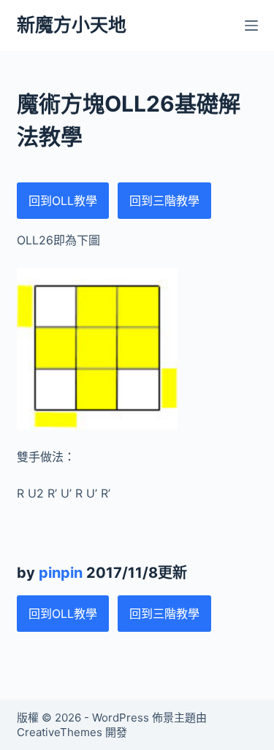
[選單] (251, 25)
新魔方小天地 (71, 25)
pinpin (61, 572)
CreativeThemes (59, 732)
